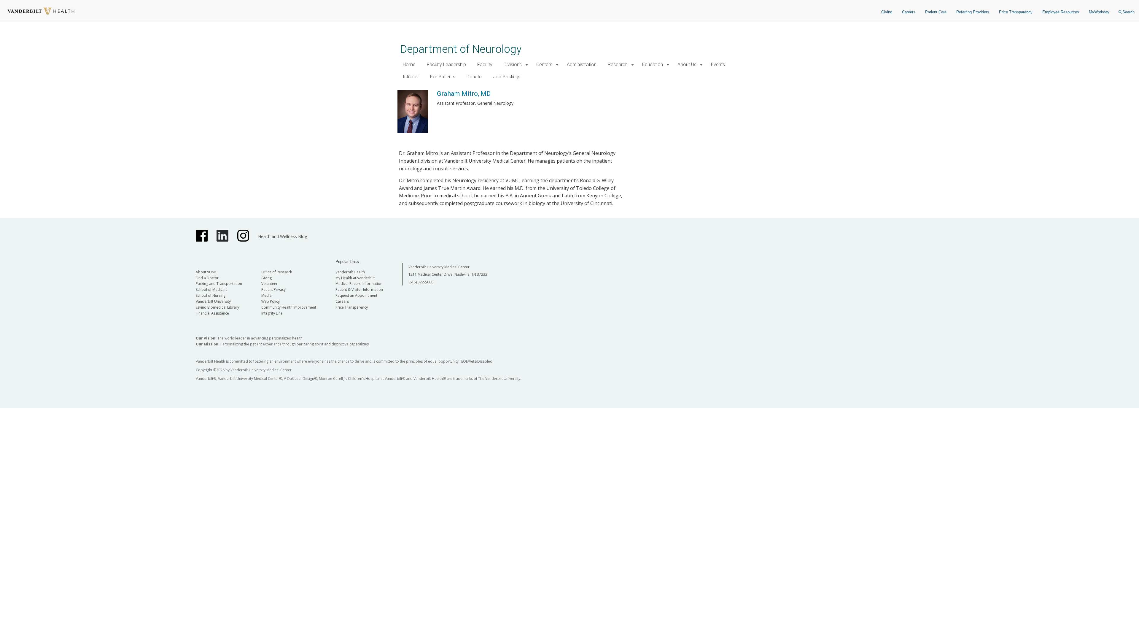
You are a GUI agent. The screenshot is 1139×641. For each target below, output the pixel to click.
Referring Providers (972, 12)
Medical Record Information (358, 283)
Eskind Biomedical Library (217, 307)
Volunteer (269, 283)
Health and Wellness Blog (282, 236)
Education (652, 64)
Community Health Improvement (288, 307)
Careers (908, 12)
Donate (474, 77)
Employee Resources (1060, 12)
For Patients (442, 77)
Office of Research (276, 272)
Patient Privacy (273, 289)
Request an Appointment (356, 295)
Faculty (484, 64)
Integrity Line (272, 313)
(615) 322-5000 (420, 282)
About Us (686, 64)
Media (266, 295)
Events (718, 64)
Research (618, 64)
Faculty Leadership (446, 64)
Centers (544, 64)
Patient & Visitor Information (359, 289)
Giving (886, 12)
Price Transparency (1016, 12)
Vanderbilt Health (350, 272)
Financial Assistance (212, 313)
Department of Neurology (460, 49)
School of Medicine (212, 289)
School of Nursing (210, 295)
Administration (581, 64)
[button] (527, 65)
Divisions (513, 64)
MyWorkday (1099, 12)
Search (1128, 12)
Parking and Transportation (219, 283)
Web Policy (270, 301)
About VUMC (206, 272)
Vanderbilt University (213, 301)
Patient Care (935, 12)
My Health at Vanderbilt (355, 277)
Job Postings (507, 77)
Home (409, 64)
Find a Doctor (207, 277)
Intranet (411, 77)
